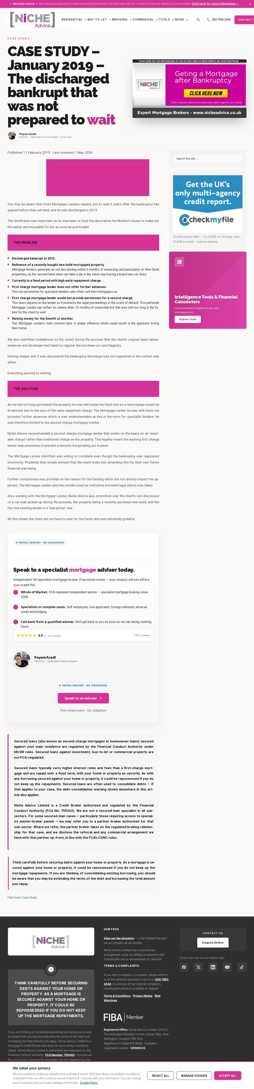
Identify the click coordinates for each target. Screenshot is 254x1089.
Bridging (122, 19)
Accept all (228, 1076)
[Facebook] (184, 967)
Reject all (160, 1076)
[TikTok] (241, 967)
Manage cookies (194, 1076)
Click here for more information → (215, 4)
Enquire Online (212, 942)
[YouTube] (227, 967)
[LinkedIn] (213, 967)
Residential (75, 19)
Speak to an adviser (80, 698)
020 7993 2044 (219, 20)
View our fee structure (119, 938)
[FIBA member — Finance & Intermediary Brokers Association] (137, 1017)
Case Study (29, 897)
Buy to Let (100, 19)
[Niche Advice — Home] (32, 19)
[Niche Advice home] (51, 941)
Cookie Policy (88, 1082)
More (182, 19)
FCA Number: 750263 (60, 1055)
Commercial (146, 19)
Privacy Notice (142, 995)
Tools (167, 19)
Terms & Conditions (117, 995)
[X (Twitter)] (198, 967)
